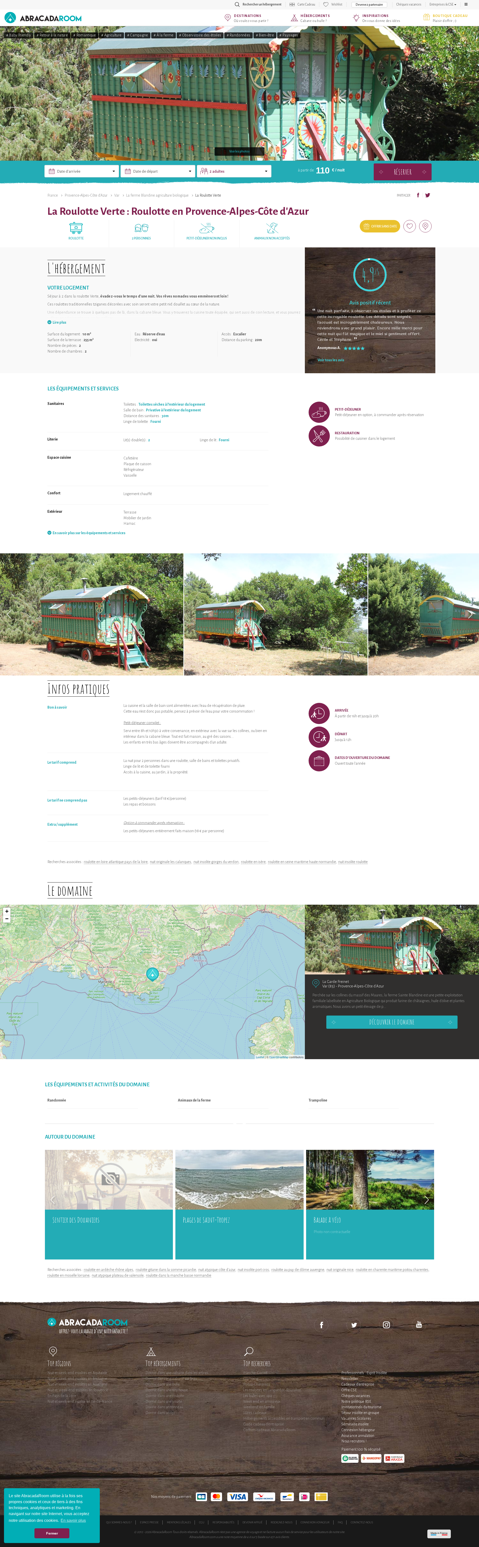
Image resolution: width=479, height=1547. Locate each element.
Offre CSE (349, 1390)
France (52, 195)
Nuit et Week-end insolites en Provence (77, 1390)
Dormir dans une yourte (163, 1401)
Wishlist (336, 4)
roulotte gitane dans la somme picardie (166, 1270)
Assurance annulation (357, 1436)
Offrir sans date (384, 226)
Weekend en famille (259, 1407)
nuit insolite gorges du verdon (216, 862)
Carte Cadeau (306, 4)
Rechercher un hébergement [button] (262, 4)
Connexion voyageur (315, 1522)
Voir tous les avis (331, 360)
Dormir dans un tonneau (164, 1407)
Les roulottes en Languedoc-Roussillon (272, 1390)
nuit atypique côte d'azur (216, 1270)
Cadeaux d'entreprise (357, 1384)
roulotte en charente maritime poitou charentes (392, 1270)
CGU (201, 1522)
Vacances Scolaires (356, 1418)
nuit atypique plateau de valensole (117, 1275)
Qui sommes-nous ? (119, 1522)
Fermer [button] (52, 1533)
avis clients (282, 1537)
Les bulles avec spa (257, 1396)
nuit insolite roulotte (353, 862)
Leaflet (260, 1057)
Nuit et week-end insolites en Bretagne (77, 1379)
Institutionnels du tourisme (361, 1407)
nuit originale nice (340, 1270)
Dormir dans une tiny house (166, 1390)
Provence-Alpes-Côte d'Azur (86, 195)
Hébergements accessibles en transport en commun (283, 1418)
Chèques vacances (408, 4)
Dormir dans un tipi (160, 1413)
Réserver (403, 171)
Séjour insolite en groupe (360, 1413)
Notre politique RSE (356, 1401)
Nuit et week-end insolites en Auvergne (77, 1384)
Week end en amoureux (261, 1401)
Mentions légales (179, 1522)
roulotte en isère (253, 862)
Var (117, 195)
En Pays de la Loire (61, 1396)
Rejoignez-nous (281, 1522)
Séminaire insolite (355, 1424)
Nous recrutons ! (353, 1441)
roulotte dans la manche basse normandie (178, 1275)
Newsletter (349, 1379)
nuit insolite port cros (253, 1270)
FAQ (340, 1522)
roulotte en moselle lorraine (68, 1275)
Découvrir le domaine (392, 1022)
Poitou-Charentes (256, 1384)
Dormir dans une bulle (162, 1384)
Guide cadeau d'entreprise (263, 1424)
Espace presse (149, 1522)
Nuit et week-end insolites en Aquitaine (77, 1373)
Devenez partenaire (369, 4)
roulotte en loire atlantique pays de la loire (115, 862)
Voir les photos (239, 151)
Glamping (250, 1379)
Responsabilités (223, 1522)
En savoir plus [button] (73, 1520)
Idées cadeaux (254, 1413)
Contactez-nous (362, 1522)
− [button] (6, 919)
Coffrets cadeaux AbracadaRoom (269, 1430)
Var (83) (328, 986)
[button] (466, 4)
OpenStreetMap (278, 1057)
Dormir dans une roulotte (164, 1396)
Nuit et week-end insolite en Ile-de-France (79, 1401)
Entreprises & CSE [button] (442, 4)
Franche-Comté (255, 1373)
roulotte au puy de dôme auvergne (297, 1270)
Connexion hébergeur (358, 1430)
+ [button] (6, 911)
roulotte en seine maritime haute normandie (302, 862)
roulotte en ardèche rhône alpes (108, 1270)
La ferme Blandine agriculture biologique (157, 195)
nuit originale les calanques (170, 862)
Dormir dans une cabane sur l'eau (171, 1379)
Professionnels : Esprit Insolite (364, 1373)
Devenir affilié (252, 1522)
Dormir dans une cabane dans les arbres (176, 1373)
